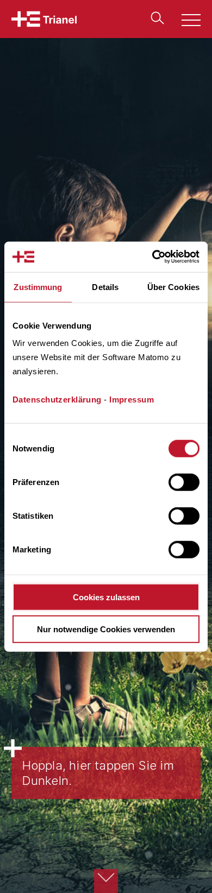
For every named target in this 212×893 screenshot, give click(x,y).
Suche (155, 18)
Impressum (131, 399)
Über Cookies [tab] (173, 286)
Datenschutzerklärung (57, 399)
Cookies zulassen (106, 597)
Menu (185, 21)
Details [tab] (105, 286)
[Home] (44, 19)
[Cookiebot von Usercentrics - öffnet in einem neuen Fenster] (152, 257)
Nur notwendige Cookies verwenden (106, 628)
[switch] (184, 482)
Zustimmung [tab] (38, 286)
